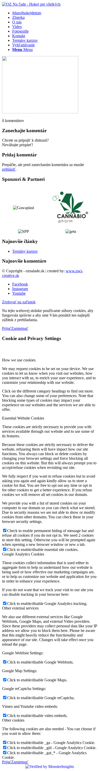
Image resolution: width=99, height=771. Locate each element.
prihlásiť (8, 169)
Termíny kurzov (25, 251)
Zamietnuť (19, 328)
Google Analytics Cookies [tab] (23, 554)
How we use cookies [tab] (19, 360)
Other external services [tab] (20, 608)
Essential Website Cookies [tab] (23, 418)
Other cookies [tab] (13, 720)
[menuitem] (54, 13)
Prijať (6, 328)
